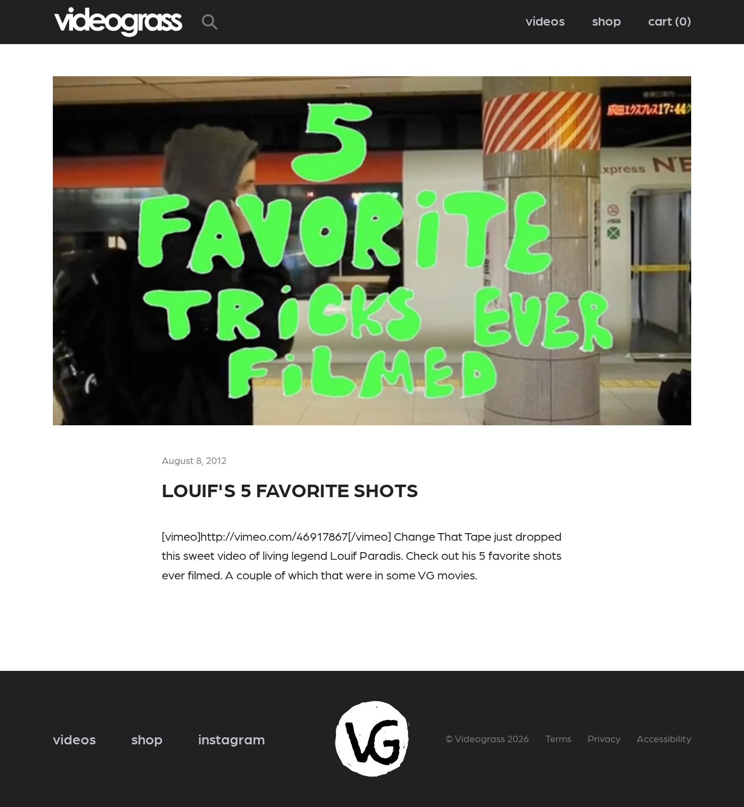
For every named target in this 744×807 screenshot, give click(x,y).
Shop (606, 20)
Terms (558, 738)
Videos (545, 20)
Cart (667, 20)
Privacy (604, 738)
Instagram (231, 738)
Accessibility (664, 738)
